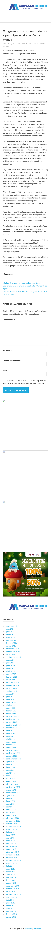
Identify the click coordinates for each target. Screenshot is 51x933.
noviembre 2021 (13, 787)
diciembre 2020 (12, 818)
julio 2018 (10, 900)
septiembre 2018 (13, 894)
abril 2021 (10, 806)
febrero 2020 (11, 846)
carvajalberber (24, 44)
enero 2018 (11, 917)
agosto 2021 (11, 795)
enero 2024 (11, 713)
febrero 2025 (11, 677)
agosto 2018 (11, 897)
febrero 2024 (11, 710)
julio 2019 (10, 866)
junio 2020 (10, 835)
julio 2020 (10, 832)
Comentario (9, 319)
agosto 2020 (11, 829)
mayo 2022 (11, 770)
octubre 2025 (11, 654)
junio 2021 (10, 801)
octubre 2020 (11, 823)
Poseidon (37, 928)
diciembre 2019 (12, 852)
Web (5, 370)
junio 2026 (10, 631)
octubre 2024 (11, 688)
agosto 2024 (11, 694)
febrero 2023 (11, 744)
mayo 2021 (11, 804)
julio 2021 (10, 798)
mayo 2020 (11, 838)
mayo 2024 (11, 702)
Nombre (7, 350)
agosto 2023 (11, 727)
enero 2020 (11, 849)
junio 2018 (10, 902)
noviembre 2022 (13, 753)
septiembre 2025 (13, 657)
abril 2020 (10, 840)
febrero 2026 (11, 643)
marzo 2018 (11, 911)
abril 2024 (10, 705)
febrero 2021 (11, 812)
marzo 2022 (11, 775)
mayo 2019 (11, 871)
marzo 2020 (11, 843)
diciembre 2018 (12, 886)
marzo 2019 (11, 877)
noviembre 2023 (13, 719)
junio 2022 (10, 767)
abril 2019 (10, 874)
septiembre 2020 (13, 826)
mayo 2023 (11, 736)
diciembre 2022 (12, 750)
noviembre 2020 (13, 821)
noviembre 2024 (13, 685)
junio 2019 (10, 869)
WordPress (28, 928)
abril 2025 (10, 671)
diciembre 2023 (12, 716)
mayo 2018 (11, 905)
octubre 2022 (11, 756)
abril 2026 (10, 637)
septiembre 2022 (13, 758)
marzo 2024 (11, 708)
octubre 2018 (11, 891)
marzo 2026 (11, 640)
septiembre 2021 (13, 792)
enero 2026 (11, 646)
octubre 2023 (11, 722)
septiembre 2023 (13, 725)
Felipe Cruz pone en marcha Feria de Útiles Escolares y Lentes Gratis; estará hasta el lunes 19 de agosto (25, 286)
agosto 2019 (11, 863)
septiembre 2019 (13, 860)
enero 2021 (11, 815)
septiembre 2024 (13, 691)
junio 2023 (10, 733)
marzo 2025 (11, 674)
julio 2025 (10, 662)
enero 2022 (11, 781)
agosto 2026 (11, 626)
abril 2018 (10, 908)
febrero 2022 (11, 778)
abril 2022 (10, 773)
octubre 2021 (11, 790)
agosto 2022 (11, 761)
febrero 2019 (11, 880)
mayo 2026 (11, 634)
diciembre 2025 (12, 648)
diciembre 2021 (12, 784)
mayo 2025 (11, 668)
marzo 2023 (11, 742)
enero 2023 (11, 747)
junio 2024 (10, 699)
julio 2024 (10, 696)
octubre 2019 (11, 857)
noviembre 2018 (13, 888)
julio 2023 (10, 730)
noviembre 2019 (13, 854)
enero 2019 (11, 883)
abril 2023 (10, 739)
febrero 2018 (11, 914)
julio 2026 (10, 629)
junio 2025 (10, 665)
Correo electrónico (12, 360)
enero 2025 (11, 679)
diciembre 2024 (12, 682)
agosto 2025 (11, 660)
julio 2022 (10, 764)
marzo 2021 (11, 809)
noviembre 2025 (13, 651)
